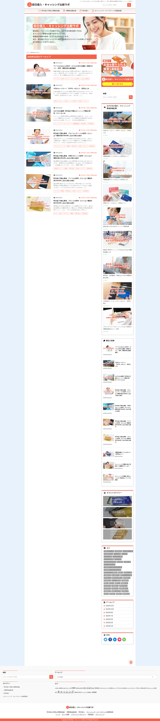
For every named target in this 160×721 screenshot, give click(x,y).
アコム (124, 553)
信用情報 (107, 575)
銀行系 (112, 593)
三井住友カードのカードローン (112, 567)
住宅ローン (127, 572)
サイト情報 (65, 714)
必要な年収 (123, 585)
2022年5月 (109, 619)
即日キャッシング (126, 575)
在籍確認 (125, 580)
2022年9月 (109, 612)
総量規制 (107, 591)
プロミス (118, 559)
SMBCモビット (109, 551)
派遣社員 (115, 588)
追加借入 (125, 591)
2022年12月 (110, 606)
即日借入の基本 (117, 577)
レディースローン (109, 564)
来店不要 (107, 588)
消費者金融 (124, 588)
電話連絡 (126, 593)
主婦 (120, 572)
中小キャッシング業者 (110, 572)
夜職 (106, 583)
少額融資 (115, 585)
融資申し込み (116, 591)
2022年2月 (109, 622)
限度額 (118, 593)
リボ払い (127, 561)
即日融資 (127, 577)
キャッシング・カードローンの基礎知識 (107, 10)
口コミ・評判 (116, 580)
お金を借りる (108, 553)
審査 (117, 583)
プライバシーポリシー (78, 714)
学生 (112, 583)
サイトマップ (100, 714)
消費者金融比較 (71, 10)
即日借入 (85, 10)
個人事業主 (115, 575)
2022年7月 (109, 616)
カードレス (107, 556)
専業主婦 (107, 585)
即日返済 (107, 580)
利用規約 (91, 714)
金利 (106, 593)
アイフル (117, 553)
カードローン (117, 556)
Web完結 (118, 551)
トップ (58, 714)
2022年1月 (109, 626)
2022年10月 (110, 609)
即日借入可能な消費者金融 (50, 10)
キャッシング (108, 559)
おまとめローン (127, 551)
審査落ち (124, 583)
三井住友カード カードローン (112, 569)
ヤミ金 (120, 561)
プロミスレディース (110, 561)
